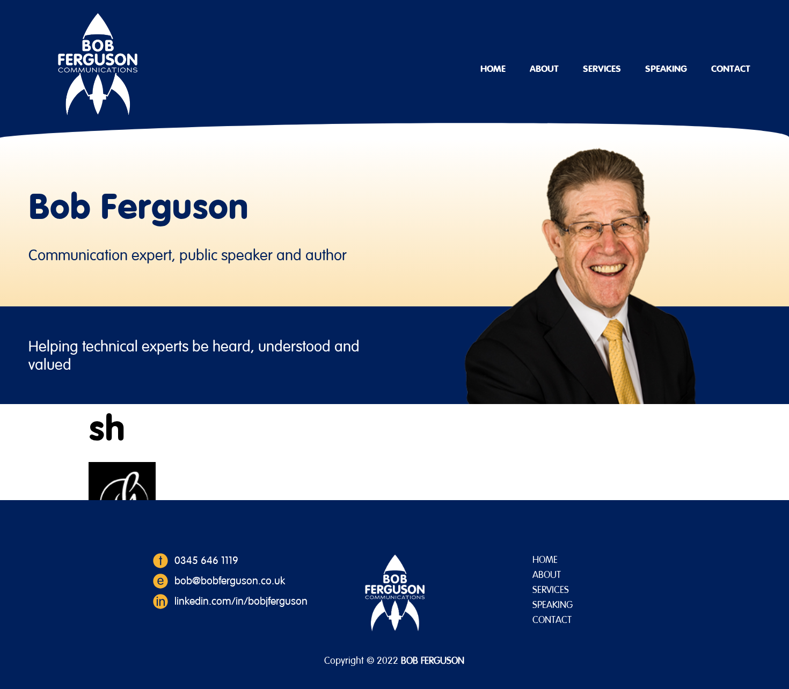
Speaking (666, 69)
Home (493, 69)
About (544, 69)
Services (602, 69)
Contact (730, 69)
